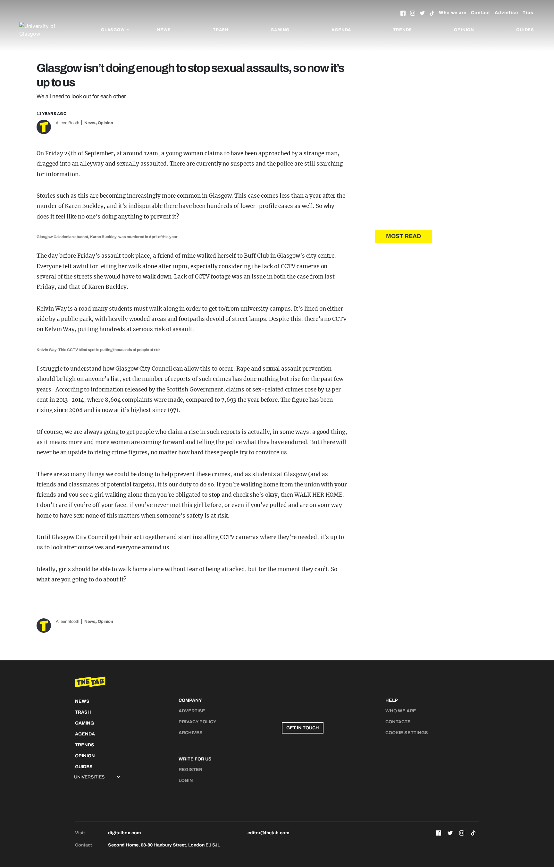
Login (186, 780)
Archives (191, 732)
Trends (402, 30)
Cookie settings (406, 732)
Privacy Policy (197, 721)
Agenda (341, 30)
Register (190, 769)
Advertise (506, 12)
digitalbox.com (124, 832)
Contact (480, 12)
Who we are (452, 12)
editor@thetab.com (268, 832)
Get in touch (302, 727)
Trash (221, 30)
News (164, 30)
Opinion (464, 30)
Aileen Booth (67, 123)
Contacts (398, 721)
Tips (528, 12)
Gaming (280, 30)
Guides (525, 30)
